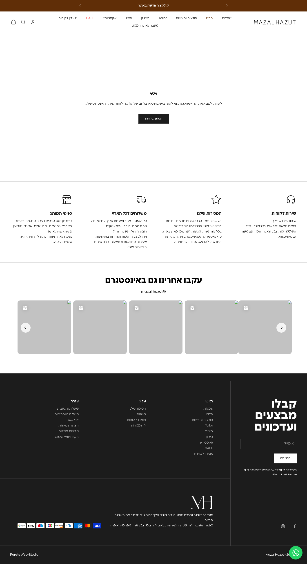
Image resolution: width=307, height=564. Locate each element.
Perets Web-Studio (24, 554)
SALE (90, 18)
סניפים (141, 414)
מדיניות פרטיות (68, 431)
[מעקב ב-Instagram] (283, 526)
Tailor (163, 18)
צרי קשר (73, 420)
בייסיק (145, 18)
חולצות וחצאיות (186, 18)
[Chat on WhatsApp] (296, 552)
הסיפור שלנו (137, 408)
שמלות (226, 18)
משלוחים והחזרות (66, 414)
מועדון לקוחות (67, 18)
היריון (128, 18)
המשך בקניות (153, 118)
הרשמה (285, 458)
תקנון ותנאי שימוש (67, 437)
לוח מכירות (138, 425)
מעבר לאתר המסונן (144, 25)
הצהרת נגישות (68, 425)
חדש (209, 18)
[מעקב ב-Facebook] (294, 526)
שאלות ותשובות (68, 408)
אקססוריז (109, 18)
